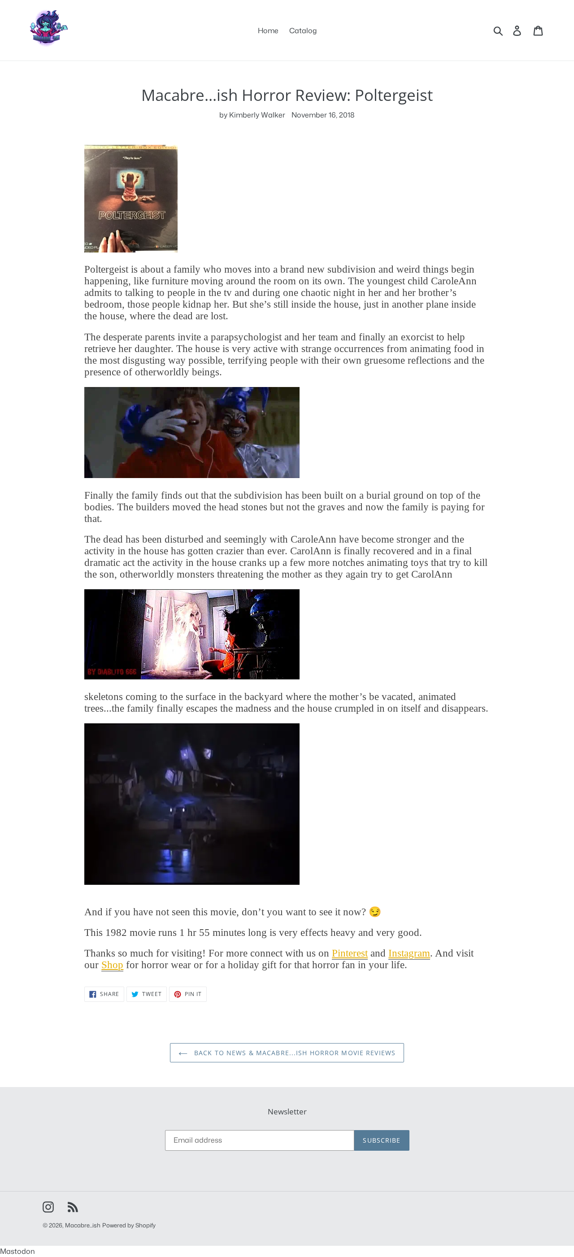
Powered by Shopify (129, 1225)
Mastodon (17, 1251)
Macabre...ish (82, 1225)
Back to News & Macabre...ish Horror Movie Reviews (294, 1052)
